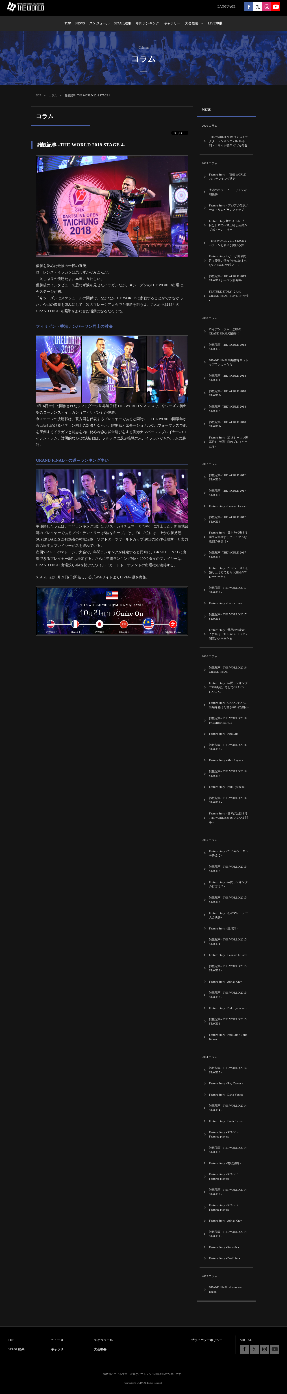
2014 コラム (209, 1057)
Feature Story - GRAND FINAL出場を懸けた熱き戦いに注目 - (228, 705)
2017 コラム (209, 464)
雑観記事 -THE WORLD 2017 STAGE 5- (227, 493)
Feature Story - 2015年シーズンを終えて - (228, 853)
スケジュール (103, 1340)
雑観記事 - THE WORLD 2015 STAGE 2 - (228, 995)
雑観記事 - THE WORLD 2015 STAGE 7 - (228, 869)
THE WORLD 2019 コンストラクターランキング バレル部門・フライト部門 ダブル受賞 (228, 141)
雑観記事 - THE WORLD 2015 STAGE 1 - (228, 1021)
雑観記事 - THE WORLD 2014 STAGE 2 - (228, 1192)
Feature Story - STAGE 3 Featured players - (224, 1176)
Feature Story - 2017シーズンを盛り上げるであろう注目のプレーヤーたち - (228, 572)
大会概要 (100, 1349)
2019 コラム (209, 163)
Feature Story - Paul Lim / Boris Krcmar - (228, 1037)
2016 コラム (209, 656)
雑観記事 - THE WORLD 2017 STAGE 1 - (228, 617)
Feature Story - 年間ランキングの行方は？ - (228, 884)
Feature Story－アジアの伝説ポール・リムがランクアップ (228, 208)
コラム (53, 95)
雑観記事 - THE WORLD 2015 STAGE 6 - (228, 900)
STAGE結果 (16, 1349)
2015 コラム (209, 840)
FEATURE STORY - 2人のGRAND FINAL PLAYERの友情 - (228, 296)
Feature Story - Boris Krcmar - (227, 1121)
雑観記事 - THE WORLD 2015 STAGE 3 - (228, 968)
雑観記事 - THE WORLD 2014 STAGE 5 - (228, 1070)
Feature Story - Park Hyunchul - (228, 786)
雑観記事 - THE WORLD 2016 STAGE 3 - (228, 747)
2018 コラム (209, 318)
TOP (38, 95)
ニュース (57, 1340)
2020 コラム (209, 125)
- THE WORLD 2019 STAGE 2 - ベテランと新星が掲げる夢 (228, 243)
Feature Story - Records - (224, 1247)
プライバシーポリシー (206, 1340)
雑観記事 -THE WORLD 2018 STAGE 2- (227, 409)
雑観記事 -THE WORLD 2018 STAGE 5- (227, 347)
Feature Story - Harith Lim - (225, 603)
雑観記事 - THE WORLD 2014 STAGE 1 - (228, 1234)
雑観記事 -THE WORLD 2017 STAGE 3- (227, 555)
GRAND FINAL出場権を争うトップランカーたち (228, 362)
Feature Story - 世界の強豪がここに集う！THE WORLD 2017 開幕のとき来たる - (228, 634)
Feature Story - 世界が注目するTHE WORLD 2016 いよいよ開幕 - (228, 818)
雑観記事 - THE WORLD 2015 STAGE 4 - (228, 942)
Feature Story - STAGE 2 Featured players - (224, 1207)
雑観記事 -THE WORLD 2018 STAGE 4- (227, 378)
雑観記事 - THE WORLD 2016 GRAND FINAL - (228, 670)
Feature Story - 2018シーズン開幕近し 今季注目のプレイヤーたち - (228, 442)
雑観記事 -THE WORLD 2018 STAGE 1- (227, 424)
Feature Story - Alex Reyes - (226, 760)
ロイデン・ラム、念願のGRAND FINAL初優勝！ (225, 331)
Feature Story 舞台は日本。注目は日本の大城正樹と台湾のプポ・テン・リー (228, 225)
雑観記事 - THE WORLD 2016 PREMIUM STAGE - (228, 720)
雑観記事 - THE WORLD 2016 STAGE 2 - (228, 773)
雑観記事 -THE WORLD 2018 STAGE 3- (227, 393)
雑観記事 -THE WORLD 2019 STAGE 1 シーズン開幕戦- (227, 278)
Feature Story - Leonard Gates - (227, 506)
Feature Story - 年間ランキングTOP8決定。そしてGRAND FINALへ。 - (228, 687)
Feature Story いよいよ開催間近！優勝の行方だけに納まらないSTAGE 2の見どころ (228, 260)
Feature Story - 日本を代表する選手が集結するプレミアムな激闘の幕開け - (228, 537)
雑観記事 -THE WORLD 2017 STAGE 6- (227, 477)
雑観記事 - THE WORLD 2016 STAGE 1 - (228, 800)
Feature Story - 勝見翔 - (223, 928)
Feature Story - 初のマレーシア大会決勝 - (228, 915)
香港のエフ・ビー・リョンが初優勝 (228, 192)
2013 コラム (209, 1276)
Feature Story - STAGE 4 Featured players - (224, 1134)
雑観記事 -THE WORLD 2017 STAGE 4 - (227, 519)
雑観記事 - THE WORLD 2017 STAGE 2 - (228, 590)
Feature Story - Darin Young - (226, 1094)
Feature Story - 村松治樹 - (225, 1163)
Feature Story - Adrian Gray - (226, 981)
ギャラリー (59, 1349)
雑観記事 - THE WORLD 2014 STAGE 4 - (228, 1108)
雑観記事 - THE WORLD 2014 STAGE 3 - (228, 1150)
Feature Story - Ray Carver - (226, 1083)
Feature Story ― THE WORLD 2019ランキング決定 (227, 177)
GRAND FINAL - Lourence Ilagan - (225, 1289)
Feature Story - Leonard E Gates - (229, 955)
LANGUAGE (226, 6)
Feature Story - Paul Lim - (224, 733)
